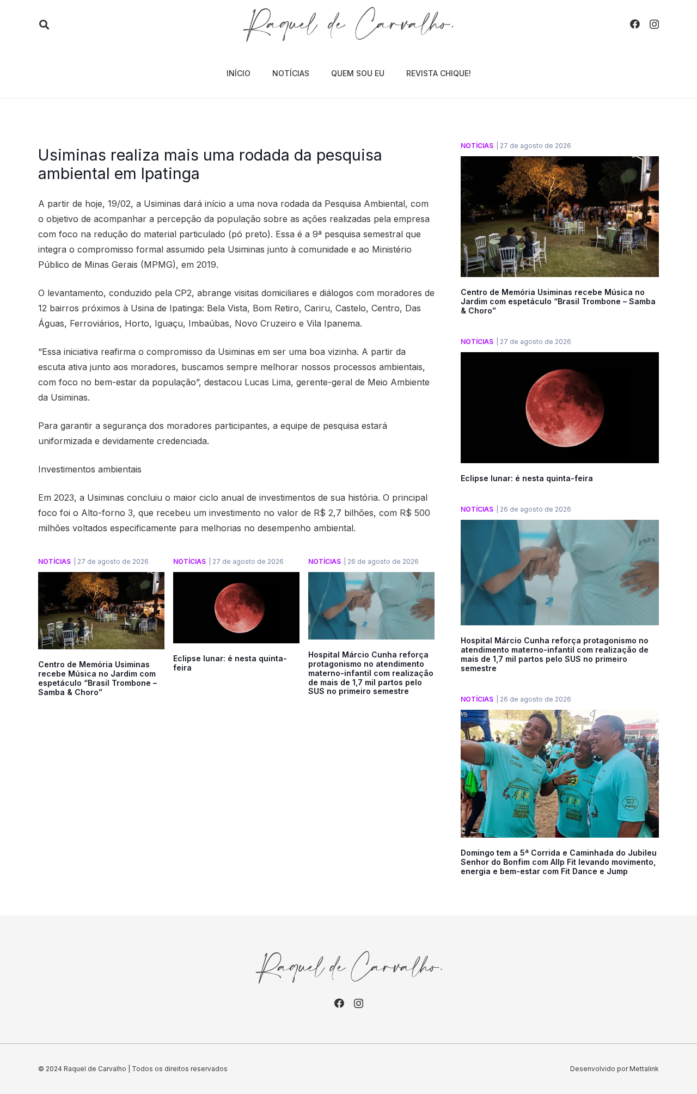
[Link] (348, 24)
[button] (44, 25)
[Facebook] (635, 24)
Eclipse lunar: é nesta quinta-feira (230, 663)
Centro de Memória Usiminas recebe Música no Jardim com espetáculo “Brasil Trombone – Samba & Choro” (97, 678)
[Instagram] (654, 24)
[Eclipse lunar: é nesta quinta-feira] (236, 579)
